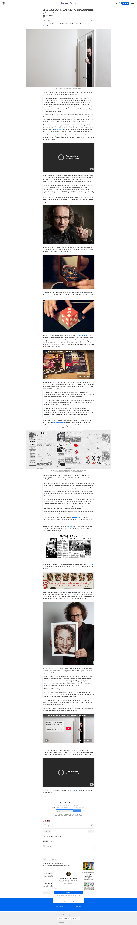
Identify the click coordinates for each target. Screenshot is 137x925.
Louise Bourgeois (59, 129)
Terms (72, 915)
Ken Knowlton (76, 517)
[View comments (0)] (49, 20)
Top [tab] (44, 859)
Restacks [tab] (52, 841)
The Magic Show (81, 335)
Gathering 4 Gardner (58, 423)
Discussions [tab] (53, 859)
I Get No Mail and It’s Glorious (53, 863)
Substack (61, 922)
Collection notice (79, 915)
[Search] (116, 3)
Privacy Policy (79, 897)
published (70, 526)
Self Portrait (71, 594)
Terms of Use (75, 895)
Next (90, 831)
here (77, 790)
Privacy (68, 915)
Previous (48, 831)
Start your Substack (65, 918)
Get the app (75, 918)
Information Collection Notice (68, 897)
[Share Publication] (119, 3)
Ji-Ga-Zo (91, 564)
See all (45, 893)
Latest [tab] (47, 859)
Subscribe (125, 3)
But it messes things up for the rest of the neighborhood (56, 865)
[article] (68, 866)
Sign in (132, 3)
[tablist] (49, 841)
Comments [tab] (45, 841)
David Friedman (49, 15)
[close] (82, 872)
